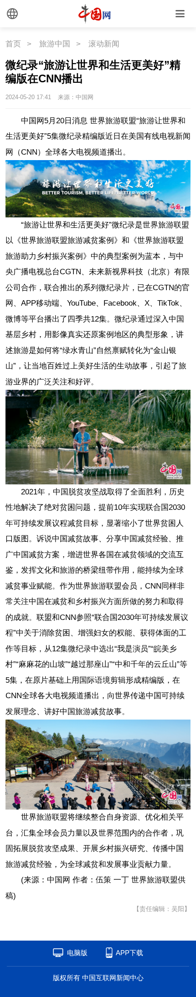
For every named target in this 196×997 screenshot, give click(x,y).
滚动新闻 (103, 44)
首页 (13, 44)
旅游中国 (54, 44)
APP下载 (129, 952)
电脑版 (77, 952)
